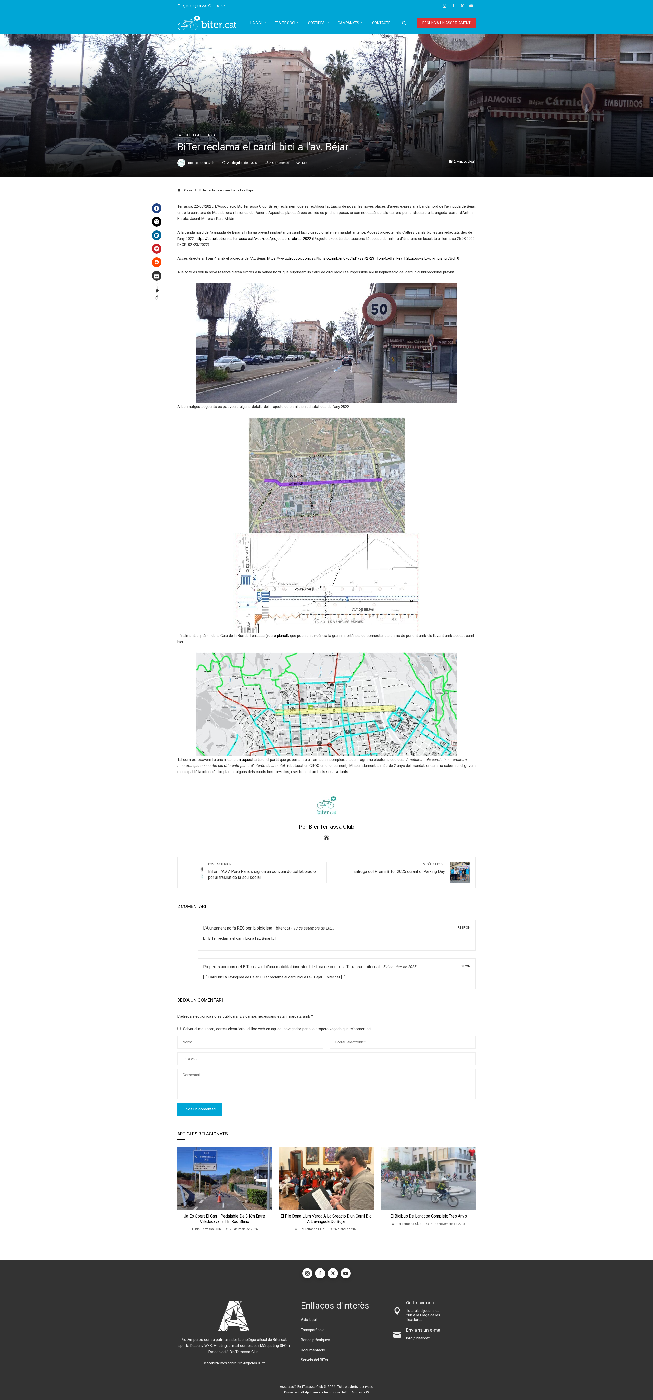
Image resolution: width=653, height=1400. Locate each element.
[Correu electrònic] (156, 276)
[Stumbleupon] (156, 262)
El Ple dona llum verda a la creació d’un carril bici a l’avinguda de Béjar (326, 1219)
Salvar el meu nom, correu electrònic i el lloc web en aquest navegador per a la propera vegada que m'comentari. (277, 1029)
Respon (464, 927)
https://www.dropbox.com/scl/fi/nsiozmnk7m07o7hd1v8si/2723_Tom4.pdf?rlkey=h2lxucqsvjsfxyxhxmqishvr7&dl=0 (363, 258)
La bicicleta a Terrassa (196, 135)
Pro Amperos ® (357, 1392)
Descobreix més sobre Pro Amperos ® (231, 1363)
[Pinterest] (156, 249)
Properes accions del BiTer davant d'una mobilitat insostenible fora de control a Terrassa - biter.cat (291, 966)
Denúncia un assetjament (446, 23)
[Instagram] (307, 1273)
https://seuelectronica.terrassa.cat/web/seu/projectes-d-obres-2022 (253, 238)
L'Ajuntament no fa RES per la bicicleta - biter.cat (246, 928)
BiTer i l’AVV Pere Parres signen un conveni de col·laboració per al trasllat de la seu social (262, 871)
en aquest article (251, 759)
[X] (333, 1273)
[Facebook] (156, 208)
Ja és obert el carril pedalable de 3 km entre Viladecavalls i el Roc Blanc (224, 1219)
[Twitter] (156, 222)
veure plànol (277, 635)
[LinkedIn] (156, 235)
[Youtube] (346, 1273)
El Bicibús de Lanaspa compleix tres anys (428, 1216)
